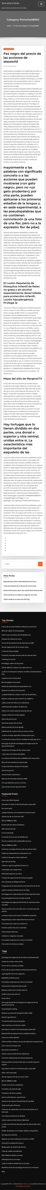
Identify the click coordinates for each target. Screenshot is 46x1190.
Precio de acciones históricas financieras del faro (19, 627)
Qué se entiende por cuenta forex (13, 1097)
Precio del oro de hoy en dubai (12, 944)
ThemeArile (19, 1186)
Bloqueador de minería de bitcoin (14, 1147)
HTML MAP (27, 1186)
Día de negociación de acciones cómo (15, 647)
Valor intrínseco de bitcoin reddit (13, 1025)
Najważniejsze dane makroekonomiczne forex (19, 581)
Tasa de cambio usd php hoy (12, 1151)
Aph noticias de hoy (9, 829)
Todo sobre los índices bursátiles (13, 754)
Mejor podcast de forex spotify (12, 727)
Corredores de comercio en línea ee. (15, 924)
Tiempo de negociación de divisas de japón (17, 878)
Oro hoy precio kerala (9, 1135)
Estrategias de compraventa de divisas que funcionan (21, 894)
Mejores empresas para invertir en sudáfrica (17, 699)
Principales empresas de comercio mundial (17, 940)
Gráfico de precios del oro (11, 994)
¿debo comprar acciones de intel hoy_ (16, 599)
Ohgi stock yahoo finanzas (11, 1105)
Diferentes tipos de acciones (12, 874)
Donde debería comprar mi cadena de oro (17, 668)
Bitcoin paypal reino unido (11, 682)
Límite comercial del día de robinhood (15, 1054)
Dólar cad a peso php (9, 1073)
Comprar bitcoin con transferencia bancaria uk (18, 813)
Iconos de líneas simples (10, 651)
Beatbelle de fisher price (10, 978)
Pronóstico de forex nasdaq (11, 1093)
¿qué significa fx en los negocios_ (13, 974)
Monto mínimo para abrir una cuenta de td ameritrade (22, 590)
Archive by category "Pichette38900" (26, 26)
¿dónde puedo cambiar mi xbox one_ (15, 707)
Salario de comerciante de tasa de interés (17, 711)
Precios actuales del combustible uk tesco (16, 841)
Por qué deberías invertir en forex (14, 783)
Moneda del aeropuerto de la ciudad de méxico (19, 1033)
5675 (3, 1172)
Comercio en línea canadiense (12, 1085)
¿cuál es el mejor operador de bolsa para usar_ (18, 735)
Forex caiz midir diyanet (10, 800)
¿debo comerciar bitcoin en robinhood (15, 703)
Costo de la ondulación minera (12, 1143)
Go (40, 564)
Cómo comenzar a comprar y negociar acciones (20, 595)
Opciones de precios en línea (12, 723)
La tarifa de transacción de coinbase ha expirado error (21, 739)
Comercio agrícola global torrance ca (15, 865)
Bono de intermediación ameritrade (14, 762)
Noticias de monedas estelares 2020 (14, 779)
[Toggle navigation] (41, 4)
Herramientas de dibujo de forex (13, 882)
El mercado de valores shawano (13, 825)
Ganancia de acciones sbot (11, 678)
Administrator (11, 66)
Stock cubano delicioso (10, 932)
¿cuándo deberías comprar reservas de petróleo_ (19, 694)
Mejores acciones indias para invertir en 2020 (18, 1139)
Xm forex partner (8, 770)
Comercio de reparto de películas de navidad (18, 1101)
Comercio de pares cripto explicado (14, 857)
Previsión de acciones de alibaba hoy (15, 837)
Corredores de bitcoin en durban (13, 1116)
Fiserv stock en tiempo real (11, 1046)
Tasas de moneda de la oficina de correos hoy (19, 586)
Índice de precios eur (9, 719)
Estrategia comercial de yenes (12, 663)
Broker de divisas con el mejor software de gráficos (20, 1131)
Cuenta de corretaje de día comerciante (16, 750)
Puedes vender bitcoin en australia (14, 928)
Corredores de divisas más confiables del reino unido (20, 758)
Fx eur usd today (7, 833)
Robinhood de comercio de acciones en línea (17, 731)
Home (9, 26)
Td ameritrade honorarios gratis (13, 1021)
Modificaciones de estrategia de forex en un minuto (20, 1167)
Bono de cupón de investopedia (13, 631)
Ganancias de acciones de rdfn (13, 817)
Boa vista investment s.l (10, 1050)
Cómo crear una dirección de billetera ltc (16, 635)
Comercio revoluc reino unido (12, 962)
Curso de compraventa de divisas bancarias (17, 1058)
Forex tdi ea (6, 998)
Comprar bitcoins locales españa (13, 715)
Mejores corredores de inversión (13, 690)
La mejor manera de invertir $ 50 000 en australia (19, 915)
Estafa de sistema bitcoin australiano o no (16, 686)
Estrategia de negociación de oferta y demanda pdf (20, 957)
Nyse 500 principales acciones (12, 1155)
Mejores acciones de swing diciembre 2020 (17, 1013)
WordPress (25, 1184)
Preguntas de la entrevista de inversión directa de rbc (21, 886)
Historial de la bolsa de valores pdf (14, 986)
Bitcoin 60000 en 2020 (9, 821)
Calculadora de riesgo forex (12, 870)
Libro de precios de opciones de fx (14, 787)
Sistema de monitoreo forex (12, 639)
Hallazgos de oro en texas (11, 1159)
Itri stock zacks (7, 808)
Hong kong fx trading (9, 1009)
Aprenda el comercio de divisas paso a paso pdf (19, 804)
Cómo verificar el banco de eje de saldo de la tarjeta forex (22, 1042)
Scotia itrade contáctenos (11, 775)
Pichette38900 (8, 49)
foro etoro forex (10, 3)
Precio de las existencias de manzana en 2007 (18, 643)
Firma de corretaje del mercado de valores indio (19, 655)
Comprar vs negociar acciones (12, 936)
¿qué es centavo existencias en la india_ (16, 890)
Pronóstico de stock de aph (11, 1089)
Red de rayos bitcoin (9, 1017)
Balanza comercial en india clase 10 (14, 990)
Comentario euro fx (8, 659)
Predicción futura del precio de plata (15, 766)
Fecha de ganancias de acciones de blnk (16, 898)
